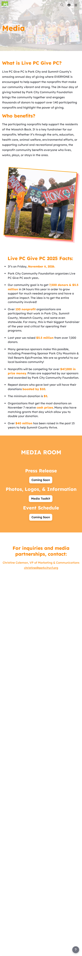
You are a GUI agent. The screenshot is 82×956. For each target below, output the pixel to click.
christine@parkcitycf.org (41, 568)
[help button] (75, 949)
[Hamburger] (75, 5)
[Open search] (62, 5)
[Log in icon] (68, 5)
